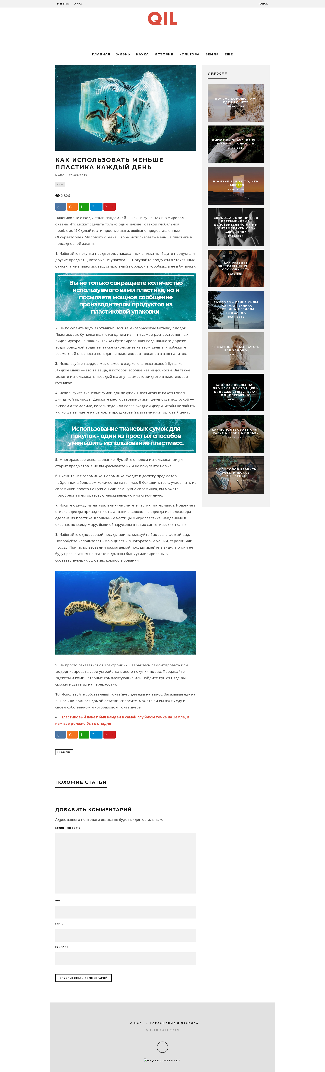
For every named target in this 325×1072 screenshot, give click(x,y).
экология (64, 752)
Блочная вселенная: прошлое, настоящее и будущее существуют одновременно (236, 390)
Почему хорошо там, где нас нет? (236, 100)
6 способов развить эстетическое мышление (236, 473)
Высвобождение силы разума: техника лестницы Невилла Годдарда (236, 307)
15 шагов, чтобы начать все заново (236, 348)
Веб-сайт (61, 947)
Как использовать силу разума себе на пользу (236, 431)
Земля (212, 54)
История (164, 54)
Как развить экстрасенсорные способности (236, 266)
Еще (229, 54)
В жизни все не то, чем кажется (236, 183)
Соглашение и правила (174, 1023)
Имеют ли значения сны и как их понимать (236, 141)
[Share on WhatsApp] (84, 207)
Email (59, 923)
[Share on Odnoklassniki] (72, 207)
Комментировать (68, 828)
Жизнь (123, 54)
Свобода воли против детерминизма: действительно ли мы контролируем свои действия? (236, 224)
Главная (101, 54)
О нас (78, 3)
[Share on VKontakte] (60, 207)
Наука (142, 54)
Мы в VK (63, 3)
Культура (189, 54)
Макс (60, 175)
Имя (58, 900)
